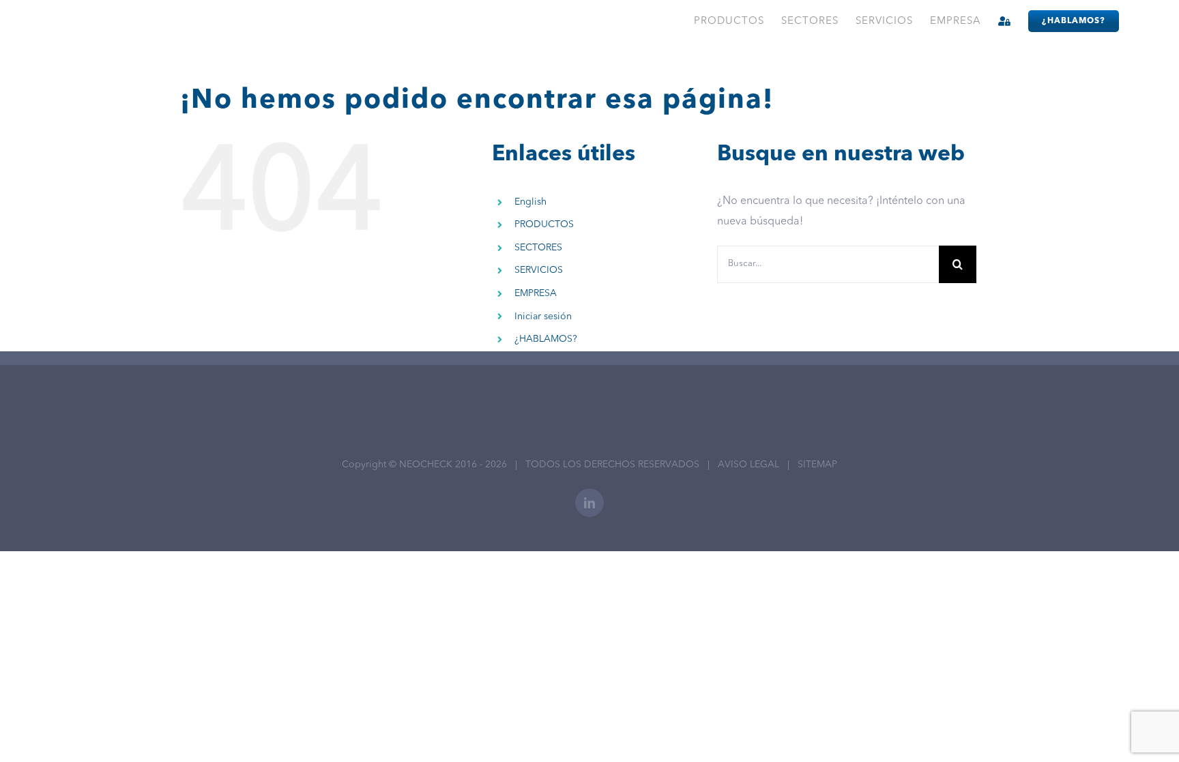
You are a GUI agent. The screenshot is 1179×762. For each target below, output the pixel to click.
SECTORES (538, 247)
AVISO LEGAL (748, 464)
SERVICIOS (538, 270)
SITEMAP (817, 464)
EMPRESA (535, 293)
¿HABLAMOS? (545, 339)
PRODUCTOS (544, 224)
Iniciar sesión (543, 316)
